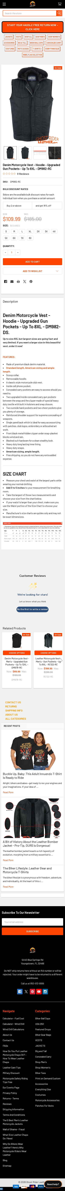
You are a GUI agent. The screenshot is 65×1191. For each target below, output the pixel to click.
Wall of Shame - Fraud (13, 1129)
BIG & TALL (22, 43)
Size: (11, 225)
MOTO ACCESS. (23, 49)
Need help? (53, 1184)
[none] (32, 105)
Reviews (7, 1103)
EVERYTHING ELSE (52, 49)
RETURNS (11, 706)
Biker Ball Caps (42, 1018)
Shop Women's (42, 1067)
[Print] (18, 281)
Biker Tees (40, 1072)
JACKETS (8, 37)
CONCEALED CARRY (54, 43)
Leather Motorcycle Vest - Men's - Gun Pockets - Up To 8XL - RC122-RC (48, 661)
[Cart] (60, 4)
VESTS (18, 37)
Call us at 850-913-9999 (32, 983)
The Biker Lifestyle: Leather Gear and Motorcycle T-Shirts (27, 870)
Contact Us (8, 1040)
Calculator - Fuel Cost (13, 1018)
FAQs (5, 1045)
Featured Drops (43, 1029)
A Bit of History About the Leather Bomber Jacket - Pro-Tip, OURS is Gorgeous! (30, 843)
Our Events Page (11, 1087)
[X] (24, 281)
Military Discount (11, 1072)
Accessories (41, 1083)
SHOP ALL (28, 37)
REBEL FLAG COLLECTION (32, 55)
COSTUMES (10, 49)
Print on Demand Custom (47, 1078)
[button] (32, 27)
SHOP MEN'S (40, 37)
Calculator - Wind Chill (13, 1023)
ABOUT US (11, 714)
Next (61, 660)
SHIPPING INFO (14, 710)
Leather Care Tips (12, 1067)
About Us (7, 1034)
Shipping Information (13, 1109)
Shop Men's (41, 1062)
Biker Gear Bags (43, 1034)
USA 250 (39, 1023)
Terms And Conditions (14, 1114)
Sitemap (7, 1165)
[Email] (12, 281)
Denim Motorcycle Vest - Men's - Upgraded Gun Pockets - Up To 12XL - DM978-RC (17, 663)
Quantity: (9, 246)
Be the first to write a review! (32, 609)
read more (8, 792)
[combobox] (32, 13)
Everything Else (43, 1089)
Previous (4, 660)
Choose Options (17, 653)
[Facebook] (5, 281)
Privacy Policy (10, 1092)
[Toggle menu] (4, 4)
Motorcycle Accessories (47, 1100)
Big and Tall (41, 1051)
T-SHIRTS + (37, 49)
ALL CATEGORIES (15, 718)
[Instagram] (45, 991)
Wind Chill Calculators (13, 1029)
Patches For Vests (44, 1105)
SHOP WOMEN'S (54, 37)
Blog (5, 1160)
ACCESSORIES (9, 43)
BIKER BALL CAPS (36, 43)
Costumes (40, 1094)
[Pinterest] (31, 281)
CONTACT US (13, 702)
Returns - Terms (11, 1098)
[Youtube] (39, 991)
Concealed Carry (43, 1056)
